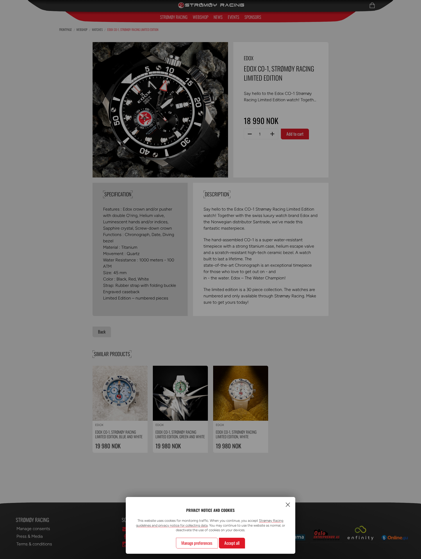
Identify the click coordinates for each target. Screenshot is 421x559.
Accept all (231, 543)
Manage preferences (196, 543)
